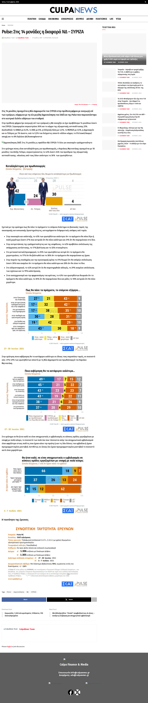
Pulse (9, 592)
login (9, 647)
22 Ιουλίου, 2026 (137, 109)
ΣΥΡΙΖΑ (33, 592)
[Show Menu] (3, 19)
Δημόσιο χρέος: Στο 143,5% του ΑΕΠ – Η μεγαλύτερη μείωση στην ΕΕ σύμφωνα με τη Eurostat (132, 116)
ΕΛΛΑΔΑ (42, 19)
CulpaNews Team (23, 38)
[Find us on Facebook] (142, 2)
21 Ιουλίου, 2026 (136, 122)
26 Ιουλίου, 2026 (123, 62)
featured (55, 38)
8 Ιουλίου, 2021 (37, 38)
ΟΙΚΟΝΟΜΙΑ (53, 19)
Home (3, 25)
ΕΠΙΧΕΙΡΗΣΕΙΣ (67, 19)
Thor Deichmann (83, 104)
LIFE (111, 19)
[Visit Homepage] (74, 10)
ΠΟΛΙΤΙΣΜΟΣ (101, 19)
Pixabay (94, 104)
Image (77, 104)
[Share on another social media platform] (94, 599)
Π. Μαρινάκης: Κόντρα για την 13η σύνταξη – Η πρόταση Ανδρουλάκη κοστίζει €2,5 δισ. (131, 130)
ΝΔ (28, 592)
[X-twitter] (77, 692)
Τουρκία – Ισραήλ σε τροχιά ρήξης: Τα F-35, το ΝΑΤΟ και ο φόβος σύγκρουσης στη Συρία (131, 71)
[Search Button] (145, 19)
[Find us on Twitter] (145, 2)
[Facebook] (71, 692)
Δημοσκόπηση (19, 592)
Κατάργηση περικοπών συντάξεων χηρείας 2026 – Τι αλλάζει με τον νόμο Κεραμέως (132, 143)
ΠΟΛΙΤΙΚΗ (32, 19)
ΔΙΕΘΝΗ (89, 19)
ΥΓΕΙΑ (118, 19)
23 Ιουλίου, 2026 (137, 93)
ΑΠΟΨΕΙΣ (80, 19)
